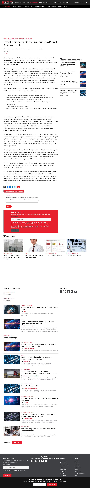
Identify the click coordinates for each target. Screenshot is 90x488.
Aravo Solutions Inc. (29, 418)
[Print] (4, 187)
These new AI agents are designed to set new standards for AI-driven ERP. (39, 350)
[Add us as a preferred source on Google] (18, 187)
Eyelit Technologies (29, 326)
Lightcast (7, 294)
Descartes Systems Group (30, 388)
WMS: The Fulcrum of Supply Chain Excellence (34, 256)
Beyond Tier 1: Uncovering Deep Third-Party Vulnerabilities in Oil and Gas (37, 415)
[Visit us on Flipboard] (72, 291)
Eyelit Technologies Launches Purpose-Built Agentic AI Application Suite (68, 73)
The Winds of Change (74, 255)
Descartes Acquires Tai (29, 386)
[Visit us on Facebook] (61, 291)
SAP (7, 53)
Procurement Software (27, 396)
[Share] (8, 187)
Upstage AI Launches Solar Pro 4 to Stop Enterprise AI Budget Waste (69, 92)
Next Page (17, 442)
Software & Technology (10, 38)
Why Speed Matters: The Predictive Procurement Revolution (39, 399)
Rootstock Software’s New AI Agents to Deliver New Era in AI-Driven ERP (69, 83)
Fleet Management (26, 369)
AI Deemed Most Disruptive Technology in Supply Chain (67, 63)
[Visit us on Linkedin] (68, 291)
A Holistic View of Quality (54, 255)
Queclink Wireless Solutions (31, 375)
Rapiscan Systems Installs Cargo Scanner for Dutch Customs (11, 257)
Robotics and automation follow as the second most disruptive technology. (37, 314)
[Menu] (86, 2)
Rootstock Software (29, 348)
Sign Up (15, 230)
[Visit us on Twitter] (64, 291)
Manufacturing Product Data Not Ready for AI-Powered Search (38, 430)
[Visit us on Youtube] (75, 291)
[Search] (83, 2)
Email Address (15, 216)
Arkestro (26, 402)
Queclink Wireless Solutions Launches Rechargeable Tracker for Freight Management (39, 373)
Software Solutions (25, 38)
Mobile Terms (26, 227)
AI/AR (22, 319)
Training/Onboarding (26, 305)
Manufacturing (25, 426)
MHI (25, 311)
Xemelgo (6, 301)
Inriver (25, 433)
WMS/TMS (27, 253)
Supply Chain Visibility (72, 253)
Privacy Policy (34, 227)
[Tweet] (15, 187)
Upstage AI (27, 361)
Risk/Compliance (7, 253)
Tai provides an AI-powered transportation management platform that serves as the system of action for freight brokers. (38, 391)
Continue (52, 484)
